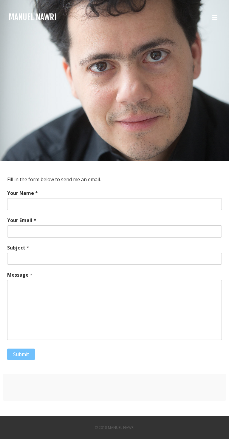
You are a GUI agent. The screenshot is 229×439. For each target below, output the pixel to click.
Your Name (20, 193)
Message (18, 275)
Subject (16, 247)
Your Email (20, 220)
